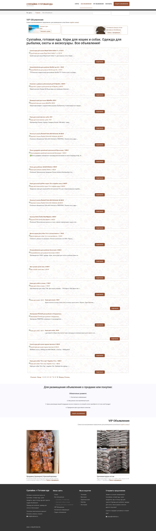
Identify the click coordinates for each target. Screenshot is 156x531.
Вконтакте (84, 497)
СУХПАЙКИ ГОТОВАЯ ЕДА (40, 5)
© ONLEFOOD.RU (35, 527)
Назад (39, 377)
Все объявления (86, 4)
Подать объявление (121, 4)
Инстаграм (84, 504)
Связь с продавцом (52, 480)
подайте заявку (74, 22)
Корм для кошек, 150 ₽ (52, 300)
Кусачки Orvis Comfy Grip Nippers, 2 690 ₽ (43, 217)
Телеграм (83, 494)
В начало (33, 377)
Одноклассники (85, 499)
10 (57, 377)
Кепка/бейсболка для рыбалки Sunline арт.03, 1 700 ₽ (47, 67)
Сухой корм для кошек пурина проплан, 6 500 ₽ (45, 344)
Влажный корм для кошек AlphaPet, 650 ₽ (43, 100)
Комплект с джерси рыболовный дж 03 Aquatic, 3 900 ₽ (47, 84)
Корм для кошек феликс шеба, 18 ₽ (41, 117)
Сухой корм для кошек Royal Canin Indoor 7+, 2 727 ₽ (47, 50)
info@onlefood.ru (33, 516)
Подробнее (99, 62)
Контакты (108, 4)
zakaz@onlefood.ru (113, 516)
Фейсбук (83, 502)
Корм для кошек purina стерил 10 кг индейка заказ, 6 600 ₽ (48, 183)
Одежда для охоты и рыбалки (64, 504)
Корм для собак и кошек (63, 502)
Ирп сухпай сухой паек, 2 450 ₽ (40, 266)
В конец (67, 377)
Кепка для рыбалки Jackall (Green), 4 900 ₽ (43, 167)
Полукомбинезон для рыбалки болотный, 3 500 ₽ (46, 250)
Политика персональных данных (36, 511)
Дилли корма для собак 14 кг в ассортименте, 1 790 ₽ (47, 233)
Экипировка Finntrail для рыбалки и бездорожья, (45, 314)
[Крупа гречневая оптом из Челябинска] (113, 452)
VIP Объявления (98, 4)
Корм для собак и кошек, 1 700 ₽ (40, 283)
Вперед (61, 377)
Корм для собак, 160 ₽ (52, 330)
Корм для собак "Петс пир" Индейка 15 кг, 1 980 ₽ (46, 361)
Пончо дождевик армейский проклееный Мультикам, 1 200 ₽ (49, 150)
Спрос (77, 4)
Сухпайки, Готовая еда (62, 499)
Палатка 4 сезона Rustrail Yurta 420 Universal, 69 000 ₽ (47, 133)
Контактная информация (61, 510)
